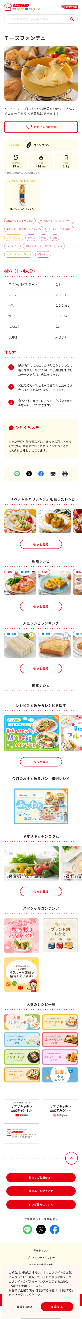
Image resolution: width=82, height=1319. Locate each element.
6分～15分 (43, 254)
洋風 (43, 237)
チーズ (31, 237)
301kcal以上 (32, 246)
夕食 (54, 237)
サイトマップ (41, 1250)
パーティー (12, 246)
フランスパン (13, 237)
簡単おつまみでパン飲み (20, 221)
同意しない (24, 1307)
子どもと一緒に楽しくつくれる (23, 229)
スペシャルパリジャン (18, 254)
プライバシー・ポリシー (41, 1257)
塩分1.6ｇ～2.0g (54, 246)
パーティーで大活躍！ (59, 229)
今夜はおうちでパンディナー (56, 221)
